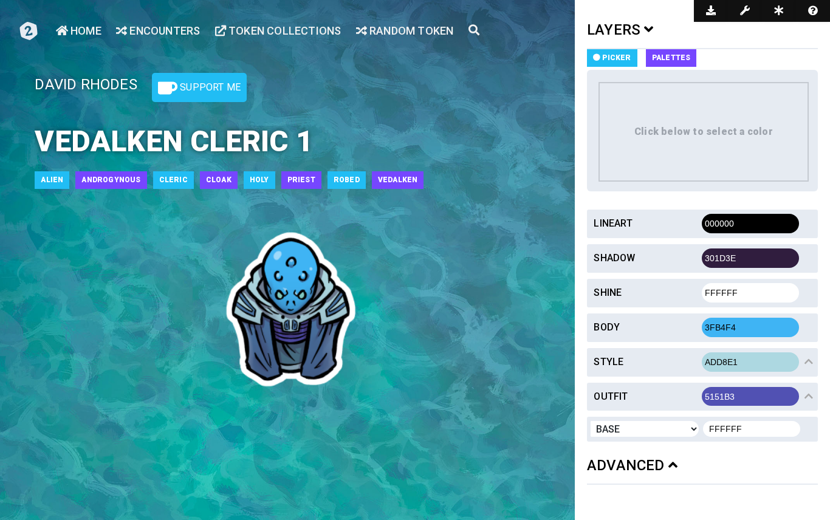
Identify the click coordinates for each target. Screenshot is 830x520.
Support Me (209, 87)
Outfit (611, 396)
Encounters (163, 30)
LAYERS (615, 29)
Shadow (614, 258)
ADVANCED (627, 465)
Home (84, 30)
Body (607, 327)
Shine (608, 292)
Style (608, 362)
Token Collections (283, 30)
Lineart (613, 223)
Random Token (410, 30)
